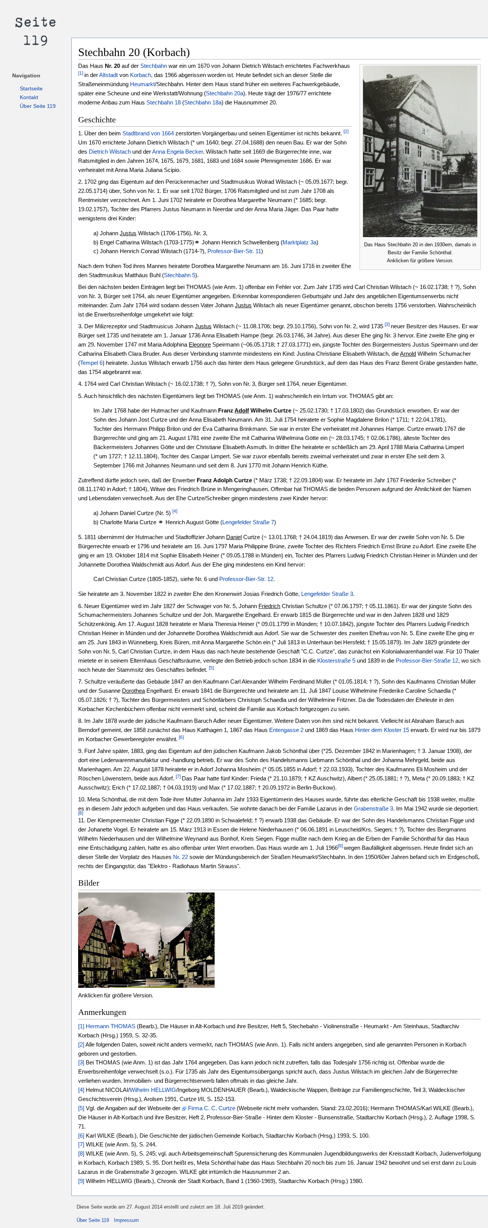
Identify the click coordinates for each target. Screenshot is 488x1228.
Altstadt (108, 75)
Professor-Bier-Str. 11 (234, 251)
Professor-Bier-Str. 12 (246, 579)
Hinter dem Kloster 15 (382, 730)
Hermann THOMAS (110, 1026)
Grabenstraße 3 (373, 808)
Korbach (140, 75)
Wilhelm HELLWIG (153, 1090)
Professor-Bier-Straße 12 (427, 660)
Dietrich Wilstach (110, 151)
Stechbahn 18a (203, 102)
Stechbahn (153, 66)
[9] (340, 846)
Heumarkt (142, 84)
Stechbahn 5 (179, 275)
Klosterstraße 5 (336, 660)
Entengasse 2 (286, 730)
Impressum (126, 1220)
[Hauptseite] (35, 30)
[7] (178, 776)
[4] (174, 511)
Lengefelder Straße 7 (248, 522)
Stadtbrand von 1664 (148, 133)
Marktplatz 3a (299, 242)
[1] (80, 73)
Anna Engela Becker (177, 151)
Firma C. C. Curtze (211, 1108)
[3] (387, 324)
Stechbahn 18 (163, 102)
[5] (211, 668)
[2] (346, 131)
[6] (181, 737)
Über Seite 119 (38, 106)
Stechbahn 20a (224, 93)
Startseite (31, 88)
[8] (80, 813)
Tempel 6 (91, 363)
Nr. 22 (180, 857)
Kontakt (29, 97)
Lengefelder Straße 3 (327, 594)
